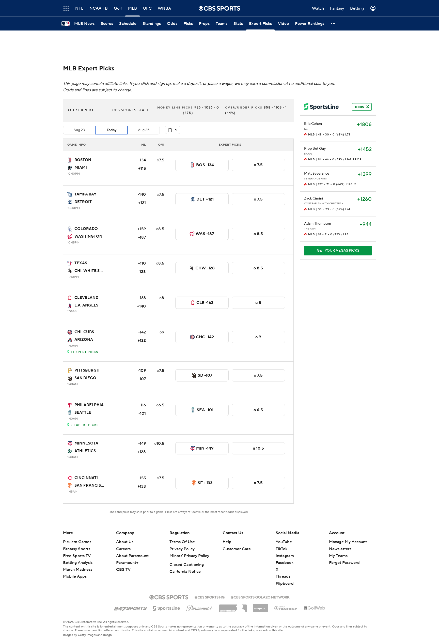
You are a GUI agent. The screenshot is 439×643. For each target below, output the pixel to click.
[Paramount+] (199, 607)
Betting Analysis (77, 562)
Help (227, 541)
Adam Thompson (317, 223)
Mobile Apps (75, 576)
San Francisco (90, 485)
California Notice (185, 571)
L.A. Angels (86, 305)
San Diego (85, 378)
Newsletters (340, 549)
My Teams (338, 555)
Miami (80, 167)
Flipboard (285, 583)
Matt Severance (316, 173)
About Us (124, 541)
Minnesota (86, 443)
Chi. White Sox (90, 270)
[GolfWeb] (314, 608)
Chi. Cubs (84, 332)
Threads (283, 576)
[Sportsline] (166, 607)
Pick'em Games (77, 541)
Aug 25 (143, 130)
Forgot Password (344, 562)
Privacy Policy (182, 549)
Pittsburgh (87, 370)
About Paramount (132, 555)
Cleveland (86, 297)
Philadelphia (89, 405)
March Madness (77, 569)
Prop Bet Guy (315, 148)
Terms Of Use (182, 541)
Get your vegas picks (338, 250)
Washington (88, 236)
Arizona (83, 339)
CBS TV (123, 569)
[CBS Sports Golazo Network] (260, 596)
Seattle (82, 412)
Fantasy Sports (76, 549)
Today (111, 130)
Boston (82, 160)
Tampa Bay (85, 194)
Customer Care (237, 549)
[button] (333, 23)
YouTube (284, 541)
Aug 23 (79, 130)
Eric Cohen (313, 123)
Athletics (85, 451)
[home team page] (69, 160)
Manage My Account (348, 541)
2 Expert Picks (85, 425)
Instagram (285, 555)
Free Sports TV (77, 555)
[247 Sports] (130, 607)
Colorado (86, 228)
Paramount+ (127, 562)
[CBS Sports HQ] (210, 596)
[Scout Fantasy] (286, 607)
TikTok (281, 549)
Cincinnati (86, 478)
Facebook (284, 562)
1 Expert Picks (84, 352)
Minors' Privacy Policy (189, 555)
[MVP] (260, 606)
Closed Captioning (186, 564)
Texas (80, 263)
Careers (123, 549)
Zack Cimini (313, 198)
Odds (359, 107)
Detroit (83, 202)
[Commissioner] (233, 606)
